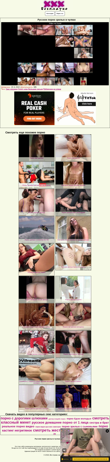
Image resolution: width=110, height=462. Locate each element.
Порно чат (59, 13)
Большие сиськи (35, 89)
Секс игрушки (12, 89)
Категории (50, 13)
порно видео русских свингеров (48, 427)
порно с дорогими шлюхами (24, 418)
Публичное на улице (52, 89)
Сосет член (23, 89)
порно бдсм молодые (79, 418)
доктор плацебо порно (57, 419)
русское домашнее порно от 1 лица (60, 422)
